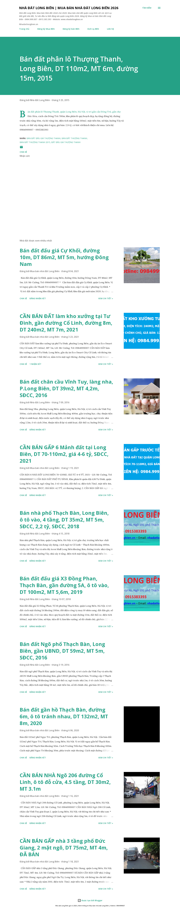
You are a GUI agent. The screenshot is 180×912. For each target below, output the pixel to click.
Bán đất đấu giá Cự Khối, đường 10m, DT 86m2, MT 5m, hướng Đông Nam (64, 257)
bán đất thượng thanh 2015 (35, 142)
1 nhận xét (35, 364)
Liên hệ (110, 29)
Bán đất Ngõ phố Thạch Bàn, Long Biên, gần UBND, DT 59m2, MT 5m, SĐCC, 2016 (62, 651)
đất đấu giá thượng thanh (65, 142)
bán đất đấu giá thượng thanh (43, 138)
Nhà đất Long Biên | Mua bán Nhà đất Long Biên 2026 (68, 7)
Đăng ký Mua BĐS (46, 29)
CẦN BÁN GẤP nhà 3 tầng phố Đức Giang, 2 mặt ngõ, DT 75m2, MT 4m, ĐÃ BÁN (64, 847)
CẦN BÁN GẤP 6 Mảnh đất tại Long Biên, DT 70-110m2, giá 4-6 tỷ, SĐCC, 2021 (64, 454)
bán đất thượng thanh (74, 138)
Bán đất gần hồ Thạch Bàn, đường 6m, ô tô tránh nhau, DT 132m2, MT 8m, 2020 (64, 716)
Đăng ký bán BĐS (71, 29)
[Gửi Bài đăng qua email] (21, 148)
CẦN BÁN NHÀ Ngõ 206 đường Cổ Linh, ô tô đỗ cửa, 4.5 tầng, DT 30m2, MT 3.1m (65, 782)
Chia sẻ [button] (23, 152)
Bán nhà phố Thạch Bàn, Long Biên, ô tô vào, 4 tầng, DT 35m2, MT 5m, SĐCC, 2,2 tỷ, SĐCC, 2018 (64, 519)
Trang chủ (24, 29)
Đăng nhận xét (38, 298)
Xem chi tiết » (105, 298)
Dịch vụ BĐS (93, 29)
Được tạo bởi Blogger (91, 900)
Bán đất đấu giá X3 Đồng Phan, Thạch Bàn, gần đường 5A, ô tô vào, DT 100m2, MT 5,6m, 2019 (64, 585)
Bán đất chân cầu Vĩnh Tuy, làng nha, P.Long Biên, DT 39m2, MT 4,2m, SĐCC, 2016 (66, 388)
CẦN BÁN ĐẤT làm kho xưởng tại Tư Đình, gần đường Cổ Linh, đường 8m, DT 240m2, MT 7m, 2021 (66, 323)
